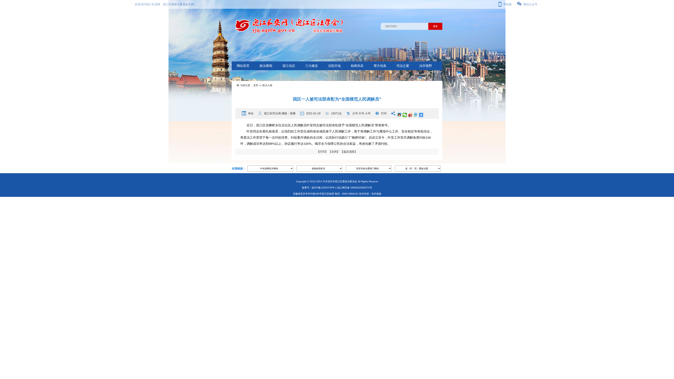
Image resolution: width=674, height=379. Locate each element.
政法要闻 (266, 66)
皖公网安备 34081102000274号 (354, 187)
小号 (368, 113)
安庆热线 (376, 193)
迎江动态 (288, 66)
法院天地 (334, 66)
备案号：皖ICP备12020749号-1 (319, 187)
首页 (255, 85)
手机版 (507, 4)
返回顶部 (349, 151)
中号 (361, 113)
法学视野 (425, 66)
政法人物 (267, 85)
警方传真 (380, 66)
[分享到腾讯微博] (416, 115)
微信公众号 (530, 4)
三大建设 (311, 66)
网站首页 (243, 66)
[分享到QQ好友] (399, 115)
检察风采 (357, 66)
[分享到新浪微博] (410, 115)
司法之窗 (403, 66)
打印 (384, 113)
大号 (355, 113)
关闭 (334, 151)
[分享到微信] (405, 115)
